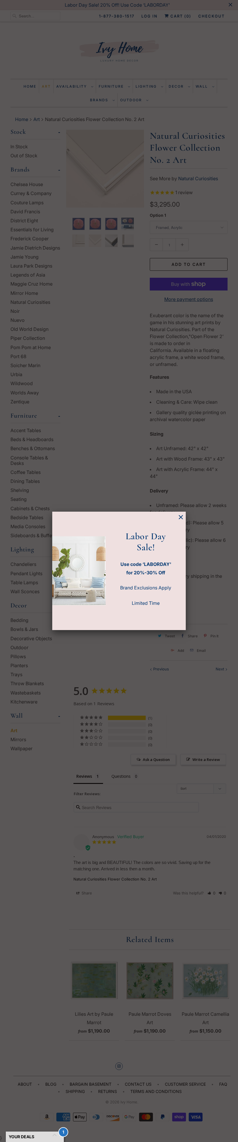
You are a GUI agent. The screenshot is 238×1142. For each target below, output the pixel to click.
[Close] (181, 517)
